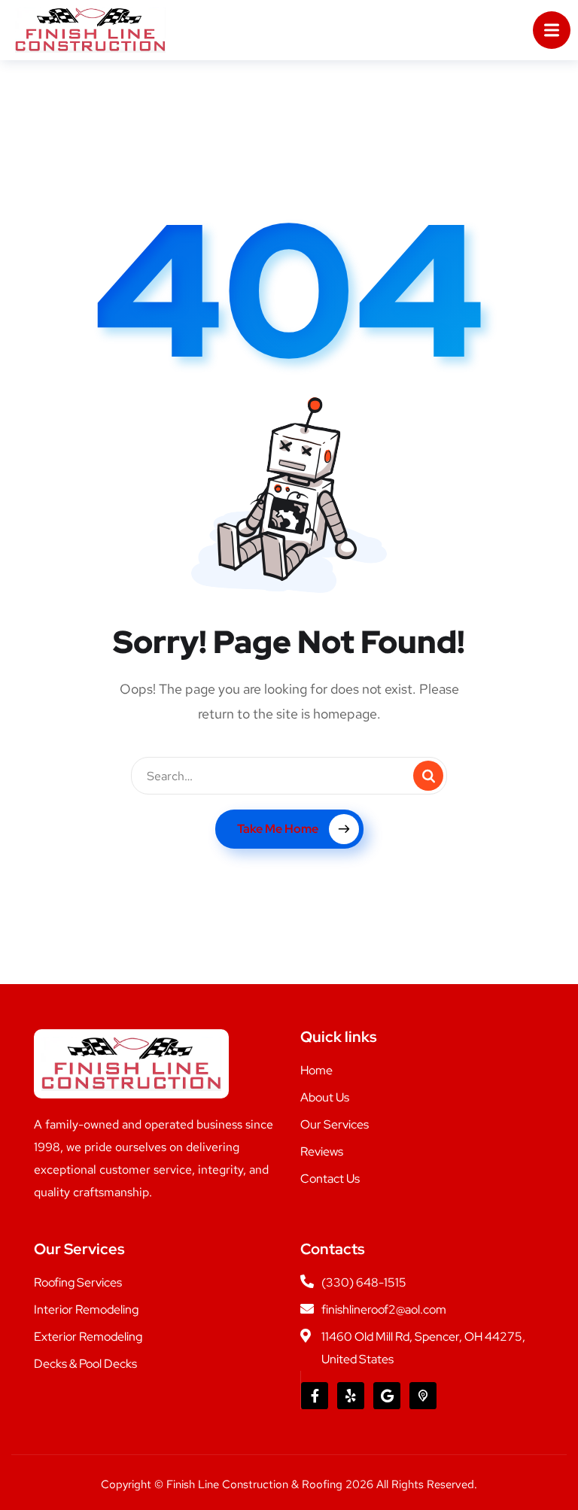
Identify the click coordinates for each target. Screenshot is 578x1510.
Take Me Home (277, 829)
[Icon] (423, 1395)
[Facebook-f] (314, 1395)
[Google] (386, 1395)
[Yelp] (350, 1395)
